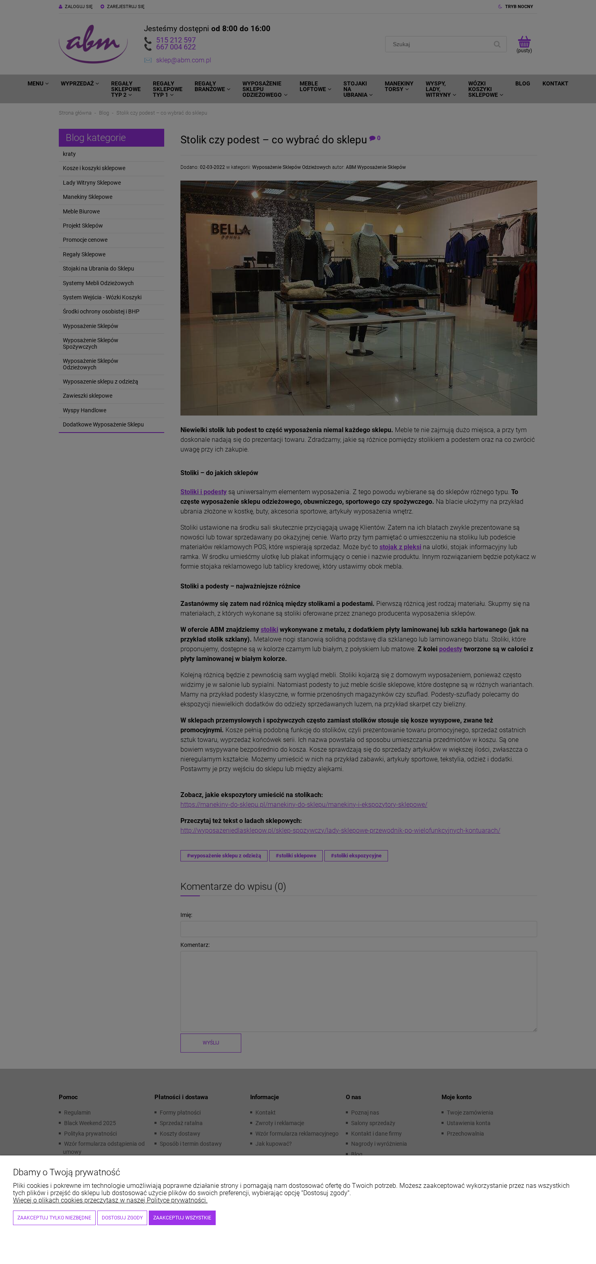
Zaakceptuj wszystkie (182, 1218)
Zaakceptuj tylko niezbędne (54, 1218)
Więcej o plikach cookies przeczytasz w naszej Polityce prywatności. (110, 1200)
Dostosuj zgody (122, 1218)
